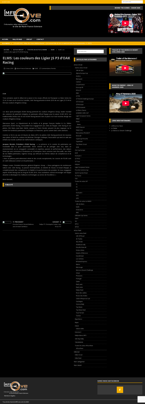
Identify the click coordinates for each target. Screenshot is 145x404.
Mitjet (78, 119)
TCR (76, 179)
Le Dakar (114, 128)
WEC (77, 212)
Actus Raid (77, 230)
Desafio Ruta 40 (81, 247)
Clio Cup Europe (80, 150)
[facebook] (120, 390)
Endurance (79, 210)
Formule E (79, 193)
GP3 (77, 198)
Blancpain (79, 79)
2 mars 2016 (9, 68)
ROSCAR (78, 136)
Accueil (5, 39)
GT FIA (78, 96)
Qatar (78, 281)
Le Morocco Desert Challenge (121, 131)
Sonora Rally (80, 304)
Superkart (79, 141)
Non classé (78, 365)
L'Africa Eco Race (117, 126)
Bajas (77, 322)
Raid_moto (79, 287)
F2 (76, 184)
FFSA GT (78, 90)
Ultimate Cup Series (81, 215)
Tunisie (78, 316)
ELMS (36, 68)
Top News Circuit (81, 144)
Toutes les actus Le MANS (37, 50)
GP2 (77, 195)
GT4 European (80, 107)
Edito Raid (78, 358)
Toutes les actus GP (81, 181)
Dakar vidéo (80, 329)
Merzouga (79, 267)
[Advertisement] (37, 204)
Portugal (78, 279)
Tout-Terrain (80, 313)
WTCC (77, 224)
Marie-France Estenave (23, 68)
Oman (78, 273)
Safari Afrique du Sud (83, 298)
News (78, 122)
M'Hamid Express (81, 261)
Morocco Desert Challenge (84, 270)
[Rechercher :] (132, 2)
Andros (78, 76)
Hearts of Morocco (82, 253)
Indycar (77, 164)
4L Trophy (79, 239)
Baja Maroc (78, 319)
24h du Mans (80, 204)
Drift (76, 153)
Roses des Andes (81, 296)
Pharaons (79, 276)
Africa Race (79, 348)
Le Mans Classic (81, 110)
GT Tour (77, 161)
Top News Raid (81, 310)
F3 (76, 187)
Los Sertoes (80, 259)
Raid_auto (79, 284)
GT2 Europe (80, 102)
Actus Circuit (18, 50)
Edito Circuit (78, 355)
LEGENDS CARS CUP (82, 113)
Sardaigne (79, 301)
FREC (77, 93)
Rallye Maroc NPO (80, 335)
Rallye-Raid (79, 290)
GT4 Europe (80, 104)
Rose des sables (81, 293)
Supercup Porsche (82, 139)
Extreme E (78, 332)
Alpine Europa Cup (82, 73)
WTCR (77, 227)
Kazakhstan (80, 256)
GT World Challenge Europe (85, 99)
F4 (76, 190)
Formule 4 (78, 156)
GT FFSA (77, 159)
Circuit (29, 39)
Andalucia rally (80, 244)
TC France (78, 176)
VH (76, 221)
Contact (40, 39)
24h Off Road (80, 236)
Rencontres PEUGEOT (83, 133)
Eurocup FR (79, 87)
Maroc (78, 264)
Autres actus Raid (80, 233)
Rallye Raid (17, 39)
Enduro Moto (80, 250)
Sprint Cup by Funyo (81, 173)
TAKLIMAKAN (79, 342)
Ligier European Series (83, 116)
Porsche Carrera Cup (81, 170)
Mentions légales (9, 396)
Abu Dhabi (79, 242)
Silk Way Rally (79, 339)
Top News (79, 307)
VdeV (76, 218)
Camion (78, 82)
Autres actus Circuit (81, 68)
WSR (77, 147)
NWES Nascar (80, 127)
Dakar (77, 326)
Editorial (76, 352)
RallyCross (79, 130)
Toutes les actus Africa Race (84, 345)
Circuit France (80, 85)
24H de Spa (79, 70)
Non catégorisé (79, 362)
